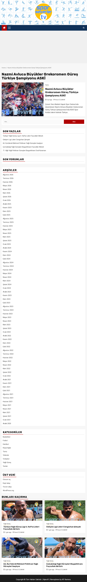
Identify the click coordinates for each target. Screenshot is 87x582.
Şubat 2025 (7, 241)
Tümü (47, 85)
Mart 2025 (6, 237)
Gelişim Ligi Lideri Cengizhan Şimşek (16, 140)
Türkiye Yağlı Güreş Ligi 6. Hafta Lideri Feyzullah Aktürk (23, 136)
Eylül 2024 (6, 259)
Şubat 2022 (7, 372)
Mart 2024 (6, 281)
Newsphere (54, 579)
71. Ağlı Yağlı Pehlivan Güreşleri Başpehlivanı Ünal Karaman (24, 150)
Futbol (5, 440)
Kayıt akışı (6, 483)
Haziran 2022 (8, 358)
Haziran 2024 (8, 270)
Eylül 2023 (6, 303)
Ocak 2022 (7, 376)
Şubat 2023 (7, 328)
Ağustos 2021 (8, 394)
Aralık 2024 (7, 248)
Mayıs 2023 (7, 317)
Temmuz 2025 (8, 222)
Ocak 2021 (7, 420)
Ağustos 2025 (8, 219)
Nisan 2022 (7, 365)
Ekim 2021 (6, 387)
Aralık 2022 (7, 336)
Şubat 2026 (7, 197)
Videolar (6, 455)
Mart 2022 (6, 369)
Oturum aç (7, 479)
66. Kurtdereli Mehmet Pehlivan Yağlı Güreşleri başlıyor (23, 143)
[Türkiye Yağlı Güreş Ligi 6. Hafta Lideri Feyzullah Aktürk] (22, 510)
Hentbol (6, 444)
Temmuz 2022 (8, 354)
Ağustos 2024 (8, 263)
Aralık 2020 (7, 423)
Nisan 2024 (7, 277)
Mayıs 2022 (7, 361)
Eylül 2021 (6, 391)
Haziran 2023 (8, 314)
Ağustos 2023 (8, 306)
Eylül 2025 (6, 215)
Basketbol (6, 437)
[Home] (4, 27)
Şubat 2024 (7, 284)
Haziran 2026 (8, 182)
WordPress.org (8, 490)
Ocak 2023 (7, 332)
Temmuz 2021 (8, 398)
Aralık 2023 (7, 292)
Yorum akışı (7, 487)
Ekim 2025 (6, 211)
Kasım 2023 (7, 295)
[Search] (83, 28)
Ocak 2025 (7, 244)
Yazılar (5, 466)
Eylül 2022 (6, 347)
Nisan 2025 (7, 233)
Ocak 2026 (7, 200)
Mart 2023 (6, 325)
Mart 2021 (6, 412)
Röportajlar (7, 448)
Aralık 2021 (7, 380)
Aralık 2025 (7, 204)
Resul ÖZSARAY (60, 100)
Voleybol (6, 459)
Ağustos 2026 (8, 175)
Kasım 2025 (7, 208)
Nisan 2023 (7, 321)
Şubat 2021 (7, 416)
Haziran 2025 (8, 226)
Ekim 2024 (6, 255)
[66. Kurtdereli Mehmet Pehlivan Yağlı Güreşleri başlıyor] (22, 548)
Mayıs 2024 (7, 273)
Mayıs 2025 (7, 230)
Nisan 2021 (7, 409)
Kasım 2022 (7, 339)
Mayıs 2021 (7, 405)
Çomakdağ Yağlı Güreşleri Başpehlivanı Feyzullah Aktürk (23, 147)
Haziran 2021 (8, 402)
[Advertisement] (43, 47)
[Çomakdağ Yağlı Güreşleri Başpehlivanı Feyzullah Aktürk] (65, 548)
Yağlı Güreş (7, 462)
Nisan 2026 (7, 189)
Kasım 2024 (7, 251)
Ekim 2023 (6, 299)
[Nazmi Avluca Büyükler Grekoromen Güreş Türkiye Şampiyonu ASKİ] (23, 99)
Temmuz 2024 (8, 266)
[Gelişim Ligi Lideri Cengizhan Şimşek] (65, 510)
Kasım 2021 (7, 383)
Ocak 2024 (7, 288)
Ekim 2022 (6, 343)
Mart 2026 (6, 193)
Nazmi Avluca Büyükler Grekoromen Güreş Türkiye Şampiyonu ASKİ (61, 92)
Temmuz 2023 (8, 310)
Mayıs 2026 (7, 186)
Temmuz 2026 (8, 178)
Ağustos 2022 (8, 350)
